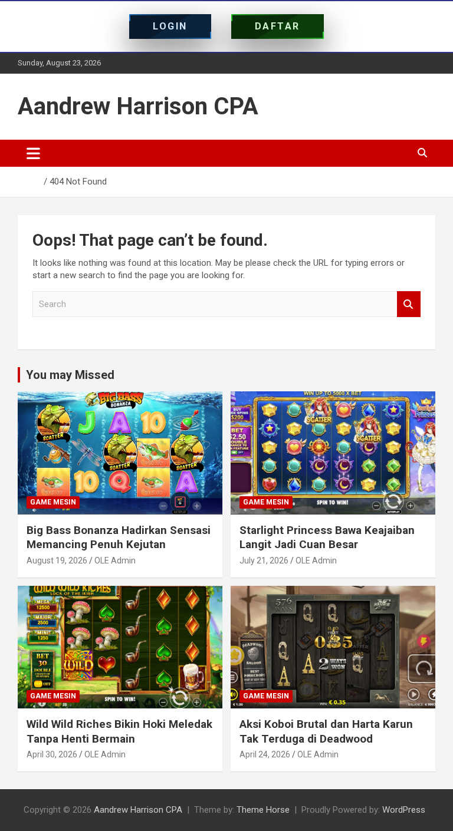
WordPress (403, 809)
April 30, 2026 (52, 754)
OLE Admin (115, 560)
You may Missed (70, 375)
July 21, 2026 (263, 560)
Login (170, 26)
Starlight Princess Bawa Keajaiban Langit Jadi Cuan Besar (327, 537)
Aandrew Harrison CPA (138, 106)
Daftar (277, 26)
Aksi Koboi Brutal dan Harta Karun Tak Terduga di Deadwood (326, 731)
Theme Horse (263, 809)
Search (409, 304)
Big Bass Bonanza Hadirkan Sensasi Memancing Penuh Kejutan (119, 537)
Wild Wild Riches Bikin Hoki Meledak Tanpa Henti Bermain (119, 731)
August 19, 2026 (57, 560)
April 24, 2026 (264, 754)
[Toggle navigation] (33, 153)
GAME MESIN (53, 502)
